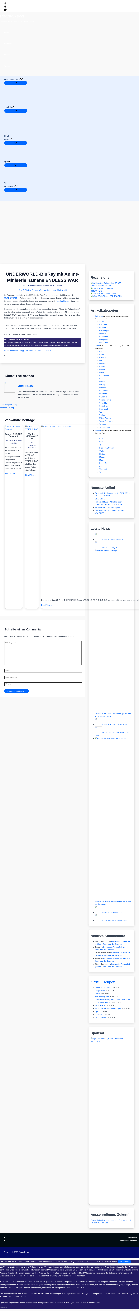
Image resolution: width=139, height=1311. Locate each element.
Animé (21, 290)
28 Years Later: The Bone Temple (108, 1008)
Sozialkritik (103, 406)
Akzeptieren (124, 1261)
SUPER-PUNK (101, 1005)
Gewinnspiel (104, 331)
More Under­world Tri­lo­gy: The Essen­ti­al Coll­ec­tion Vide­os (27, 350)
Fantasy (102, 366)
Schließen (4, 1307)
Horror (101, 372)
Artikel (101, 321)
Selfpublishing (104, 403)
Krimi (101, 379)
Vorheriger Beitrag (8, 405)
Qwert (97, 994)
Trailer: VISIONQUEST (32, 436)
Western (102, 424)
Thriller (102, 415)
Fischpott (107, 982)
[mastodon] (5, 4)
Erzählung (103, 324)
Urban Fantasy (105, 418)
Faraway (98, 1015)
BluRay (28, 290)
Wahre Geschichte (106, 421)
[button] (21, 79)
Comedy (102, 357)
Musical (102, 382)
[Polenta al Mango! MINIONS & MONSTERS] (107, 291)
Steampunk (103, 409)
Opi (96, 1011)
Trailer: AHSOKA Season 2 (13, 435)
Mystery (102, 385)
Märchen (102, 388)
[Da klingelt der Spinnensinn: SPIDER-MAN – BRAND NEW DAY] (107, 286)
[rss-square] (5, 7)
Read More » (10, 473)
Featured (102, 327)
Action (101, 354)
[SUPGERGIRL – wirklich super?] (104, 293)
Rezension (103, 343)
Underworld (62, 290)
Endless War (37, 290)
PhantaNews (12, 16)
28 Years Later (100, 1018)
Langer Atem (100, 991)
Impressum (132, 1237)
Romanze (103, 394)
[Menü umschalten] (15, 83)
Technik (102, 412)
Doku (101, 360)
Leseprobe (103, 340)
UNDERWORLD (10, 298)
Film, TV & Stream (55, 286)
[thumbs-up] (5, 10)
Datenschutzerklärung (128, 1240)
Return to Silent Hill (102, 988)
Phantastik (103, 391)
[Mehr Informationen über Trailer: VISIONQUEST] (32, 429)
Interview (102, 334)
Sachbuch (103, 397)
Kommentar (103, 337)
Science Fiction (105, 400)
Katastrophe (104, 375)
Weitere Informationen (108, 1261)
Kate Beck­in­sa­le (62, 301)
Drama (102, 363)
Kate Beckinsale (49, 290)
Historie (102, 369)
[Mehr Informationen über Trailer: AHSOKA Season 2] (14, 429)
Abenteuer (103, 351)
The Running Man (102, 997)
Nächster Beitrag (8, 408)
